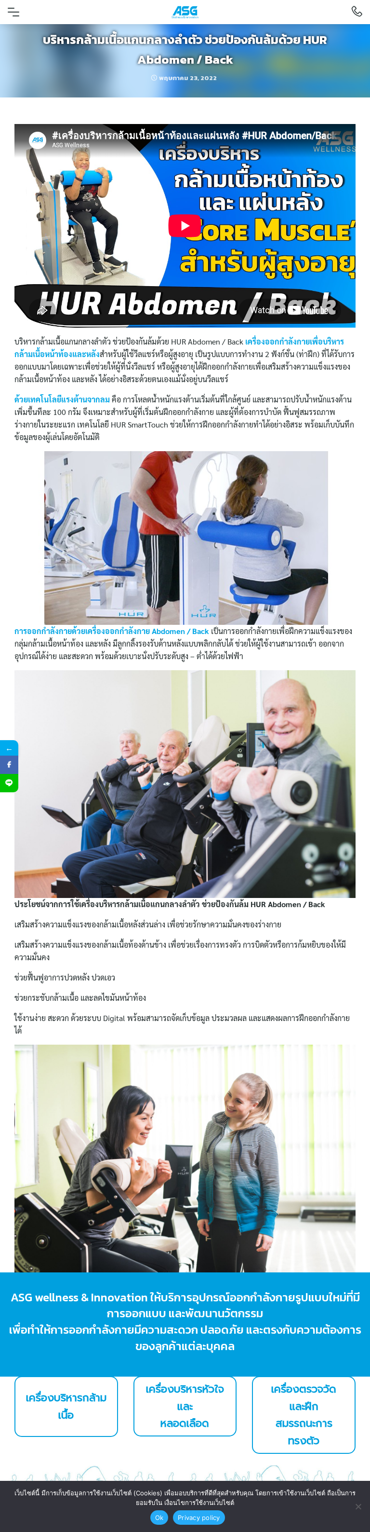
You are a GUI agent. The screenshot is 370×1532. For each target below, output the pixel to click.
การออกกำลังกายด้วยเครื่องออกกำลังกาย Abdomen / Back (112, 631)
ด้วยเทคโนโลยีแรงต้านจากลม (62, 399)
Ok (159, 1517)
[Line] (9, 783)
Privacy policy (199, 1517)
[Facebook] (9, 765)
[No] (358, 1506)
